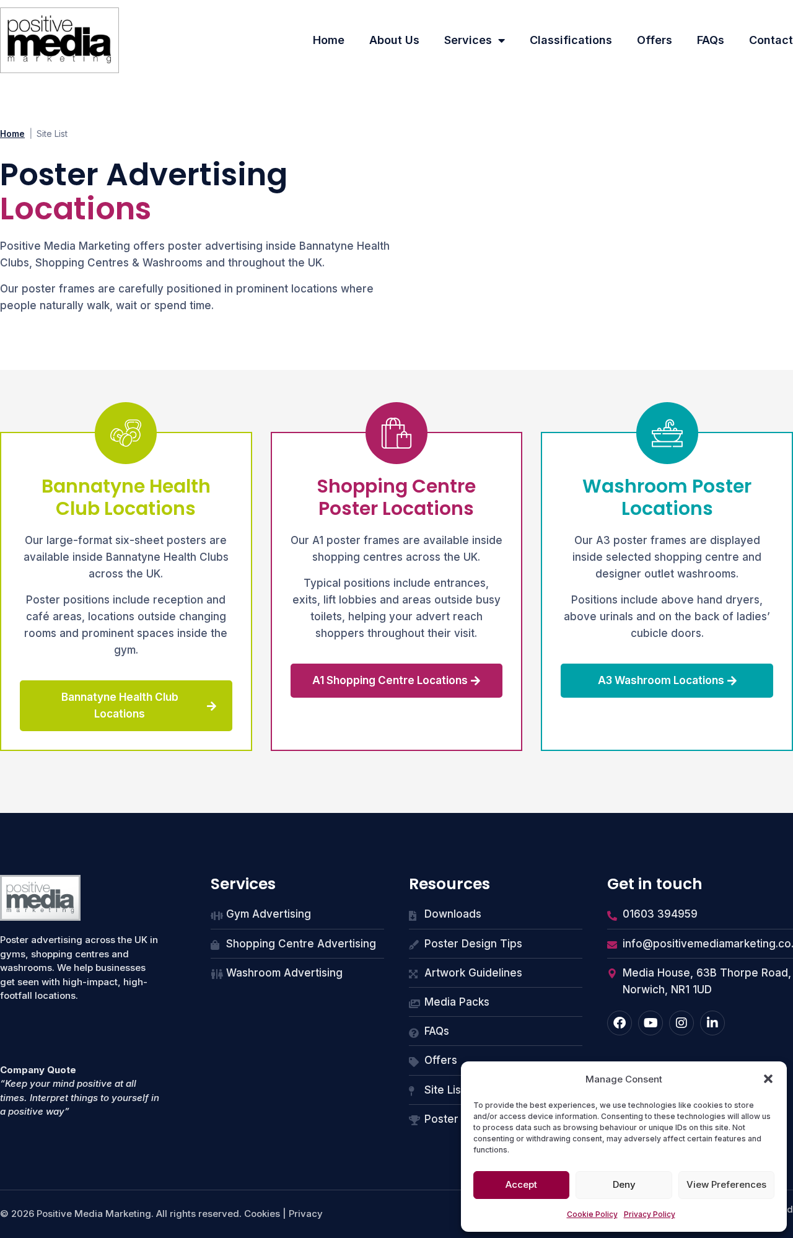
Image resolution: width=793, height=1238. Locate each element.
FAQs (710, 39)
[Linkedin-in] (712, 1023)
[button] (768, 1079)
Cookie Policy (592, 1214)
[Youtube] (650, 1023)
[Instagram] (681, 1023)
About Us (394, 39)
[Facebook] (619, 1023)
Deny (624, 1184)
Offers (654, 39)
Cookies (262, 1213)
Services (468, 39)
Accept (521, 1184)
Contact (771, 39)
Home (328, 39)
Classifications (571, 39)
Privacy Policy (649, 1214)
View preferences (726, 1184)
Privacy (306, 1213)
